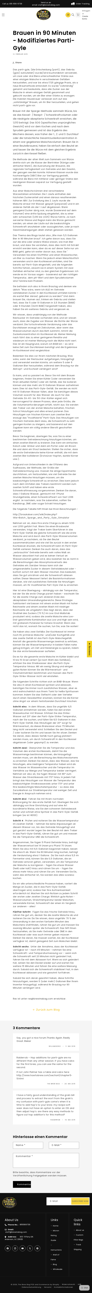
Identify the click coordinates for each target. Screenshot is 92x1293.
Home (55, 1226)
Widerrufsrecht (68, 1284)
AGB (79, 1284)
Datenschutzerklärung (31, 1287)
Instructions (56, 1250)
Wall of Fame (55, 1257)
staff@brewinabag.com (49, 5)
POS (32, 1284)
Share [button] (18, 62)
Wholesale (57, 1269)
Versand (47, 1287)
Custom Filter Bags (78, 1237)
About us (79, 1230)
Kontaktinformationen (63, 1287)
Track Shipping (78, 1247)
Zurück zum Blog (48, 1010)
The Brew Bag (24, 1284)
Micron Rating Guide (55, 1235)
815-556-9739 (15, 4)
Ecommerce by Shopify (49, 1284)
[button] (3, 14)
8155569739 (25, 1224)
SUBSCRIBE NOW (80, 1201)
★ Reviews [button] (89, 649)
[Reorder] (68, 14)
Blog (54, 1264)
